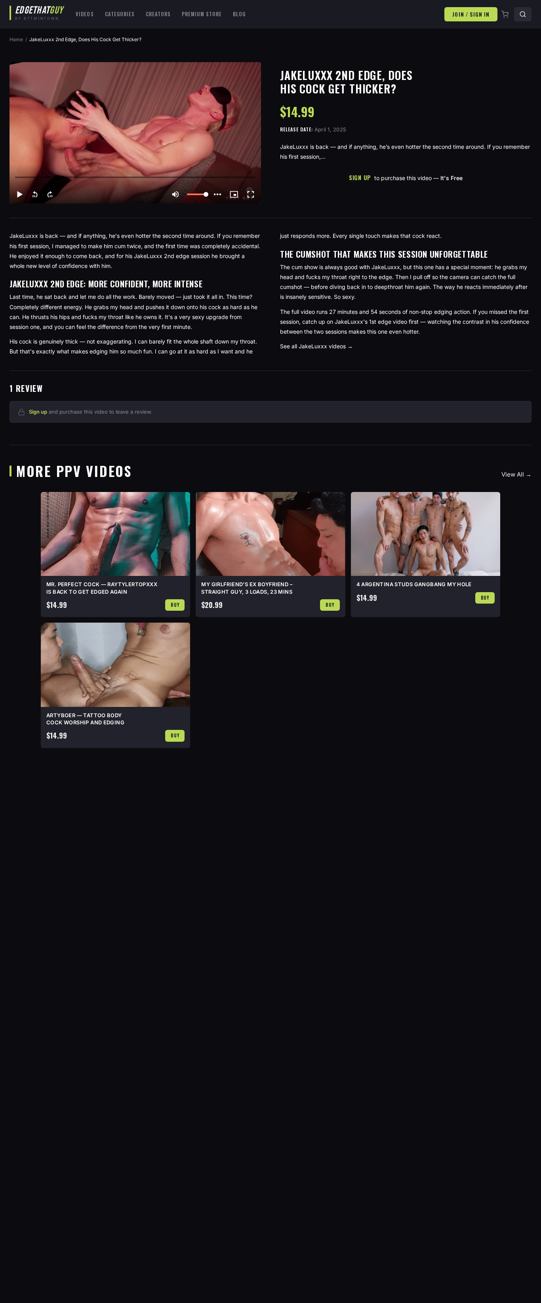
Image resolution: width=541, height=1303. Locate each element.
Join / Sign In (471, 14)
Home (16, 39)
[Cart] (505, 14)
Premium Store (202, 14)
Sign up (38, 411)
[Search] (522, 14)
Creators (158, 14)
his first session (29, 246)
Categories (120, 14)
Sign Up (360, 177)
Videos (84, 14)
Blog (239, 14)
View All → (516, 474)
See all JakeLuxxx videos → (316, 346)
